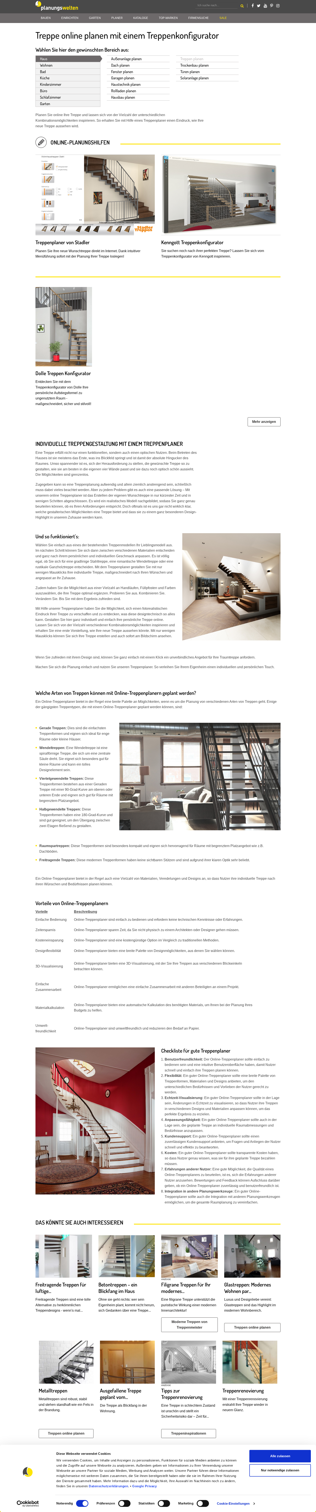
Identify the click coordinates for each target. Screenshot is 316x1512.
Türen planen (190, 71)
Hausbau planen (123, 97)
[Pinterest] (271, 6)
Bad (43, 71)
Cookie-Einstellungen (233, 1503)
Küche (44, 77)
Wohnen (46, 65)
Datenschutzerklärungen (108, 1486)
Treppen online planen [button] (252, 1327)
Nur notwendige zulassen (280, 1470)
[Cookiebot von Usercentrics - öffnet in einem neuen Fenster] (28, 1503)
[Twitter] (259, 6)
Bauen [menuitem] (46, 18)
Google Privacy (144, 1486)
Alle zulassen (280, 1456)
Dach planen (120, 65)
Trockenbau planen (194, 65)
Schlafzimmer (50, 97)
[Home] (56, 6)
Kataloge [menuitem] (140, 18)
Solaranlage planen (194, 77)
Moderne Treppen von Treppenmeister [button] (189, 1324)
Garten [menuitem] (95, 18)
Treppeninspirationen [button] (188, 1433)
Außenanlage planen (126, 58)
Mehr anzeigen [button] (264, 422)
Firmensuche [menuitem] (198, 18)
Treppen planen (191, 58)
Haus (43, 58)
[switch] (124, 1503)
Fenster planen (122, 71)
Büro (43, 90)
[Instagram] (277, 6)
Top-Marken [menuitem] (168, 18)
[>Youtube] (265, 6)
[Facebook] (253, 6)
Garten (45, 103)
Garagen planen (122, 77)
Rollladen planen (123, 90)
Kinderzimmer (50, 84)
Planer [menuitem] (117, 18)
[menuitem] (223, 18)
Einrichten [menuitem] (69, 18)
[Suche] (242, 6)
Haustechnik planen (126, 84)
